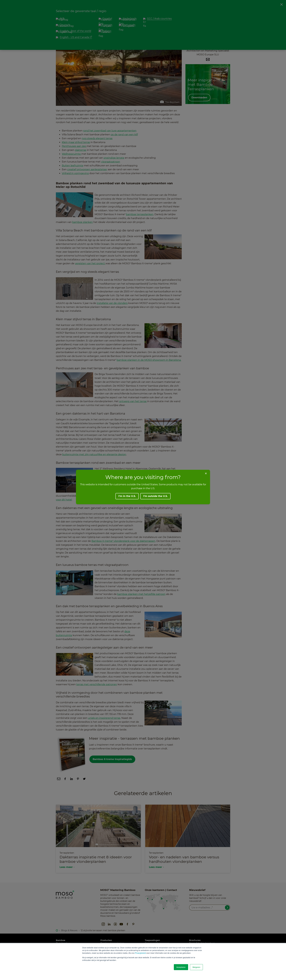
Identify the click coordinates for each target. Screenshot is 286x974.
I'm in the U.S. (127, 496)
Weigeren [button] (196, 967)
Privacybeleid (140, 953)
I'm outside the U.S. (155, 496)
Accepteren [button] (181, 967)
